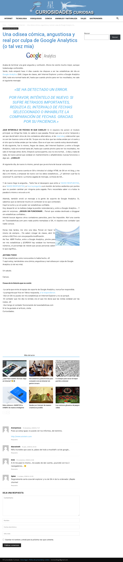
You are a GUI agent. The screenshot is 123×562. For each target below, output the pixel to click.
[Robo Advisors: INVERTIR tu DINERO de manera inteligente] (15, 395)
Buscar (87, 33)
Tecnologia (21, 18)
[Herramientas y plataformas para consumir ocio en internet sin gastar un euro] (41, 368)
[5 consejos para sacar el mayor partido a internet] (68, 368)
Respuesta (14, 439)
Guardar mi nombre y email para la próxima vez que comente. (29, 540)
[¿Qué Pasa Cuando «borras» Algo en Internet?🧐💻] (15, 368)
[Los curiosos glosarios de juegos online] (68, 395)
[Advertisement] (41, 331)
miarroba (60, 136)
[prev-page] (4, 412)
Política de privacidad (36, 560)
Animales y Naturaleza (66, 18)
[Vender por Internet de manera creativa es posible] (41, 395)
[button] (117, 19)
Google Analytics (10, 74)
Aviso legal (24, 560)
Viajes (83, 18)
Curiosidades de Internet (16, 25)
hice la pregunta (34, 186)
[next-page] (7, 412)
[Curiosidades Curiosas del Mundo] (61, 8)
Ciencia (48, 18)
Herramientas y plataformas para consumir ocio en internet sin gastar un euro (41, 381)
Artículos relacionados (12, 355)
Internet (8, 18)
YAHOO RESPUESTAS (69, 183)
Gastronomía (96, 18)
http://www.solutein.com (21, 436)
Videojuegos (36, 18)
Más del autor (29, 355)
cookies (46, 560)
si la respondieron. (48, 292)
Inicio (4, 25)
